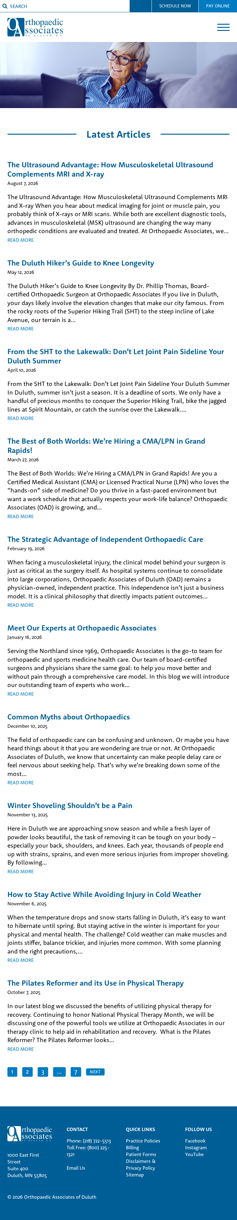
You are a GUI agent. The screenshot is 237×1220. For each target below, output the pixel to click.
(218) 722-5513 (97, 1141)
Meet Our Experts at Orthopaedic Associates (81, 627)
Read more (20, 240)
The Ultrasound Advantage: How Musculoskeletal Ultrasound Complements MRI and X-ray (110, 169)
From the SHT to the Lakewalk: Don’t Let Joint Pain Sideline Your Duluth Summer (115, 356)
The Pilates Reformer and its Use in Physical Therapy (95, 982)
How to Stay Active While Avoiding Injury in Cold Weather (104, 894)
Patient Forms (141, 1154)
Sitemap (135, 1175)
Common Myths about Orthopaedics (68, 716)
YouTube (194, 1154)
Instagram (196, 1147)
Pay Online (218, 6)
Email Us (76, 1168)
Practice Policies (143, 1141)
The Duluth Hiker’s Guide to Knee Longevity (80, 262)
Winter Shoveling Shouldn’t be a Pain (69, 805)
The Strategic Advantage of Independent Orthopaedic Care (105, 539)
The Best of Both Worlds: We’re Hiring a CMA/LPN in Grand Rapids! (106, 445)
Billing (132, 1147)
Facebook (195, 1141)
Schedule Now (175, 6)
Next (95, 1072)
